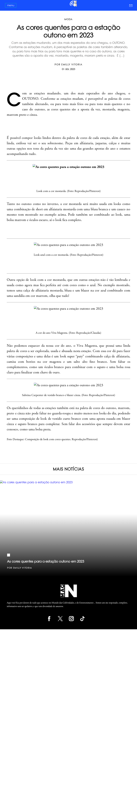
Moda (68, 19)
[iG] (73, 6)
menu (10, 5)
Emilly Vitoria (71, 64)
